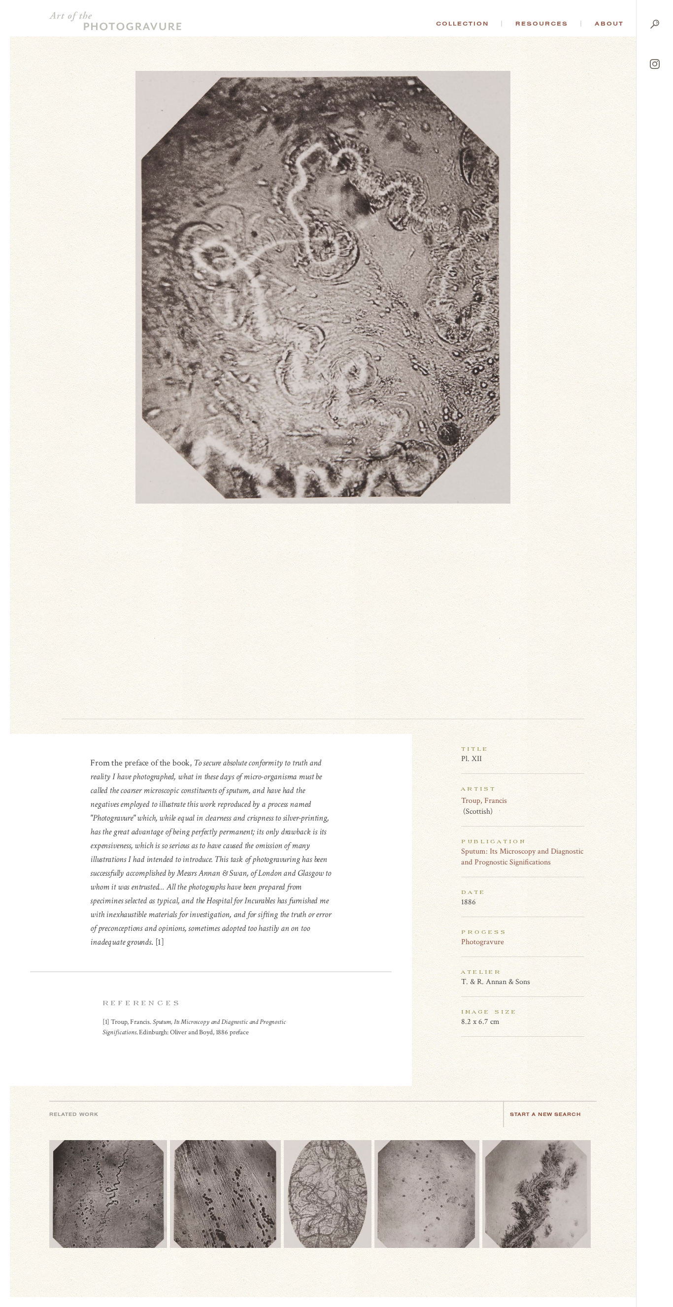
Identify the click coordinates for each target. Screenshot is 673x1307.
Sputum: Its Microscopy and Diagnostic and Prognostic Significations (522, 856)
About (609, 24)
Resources (541, 24)
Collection (462, 24)
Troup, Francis (484, 801)
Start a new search (545, 1114)
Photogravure (482, 942)
